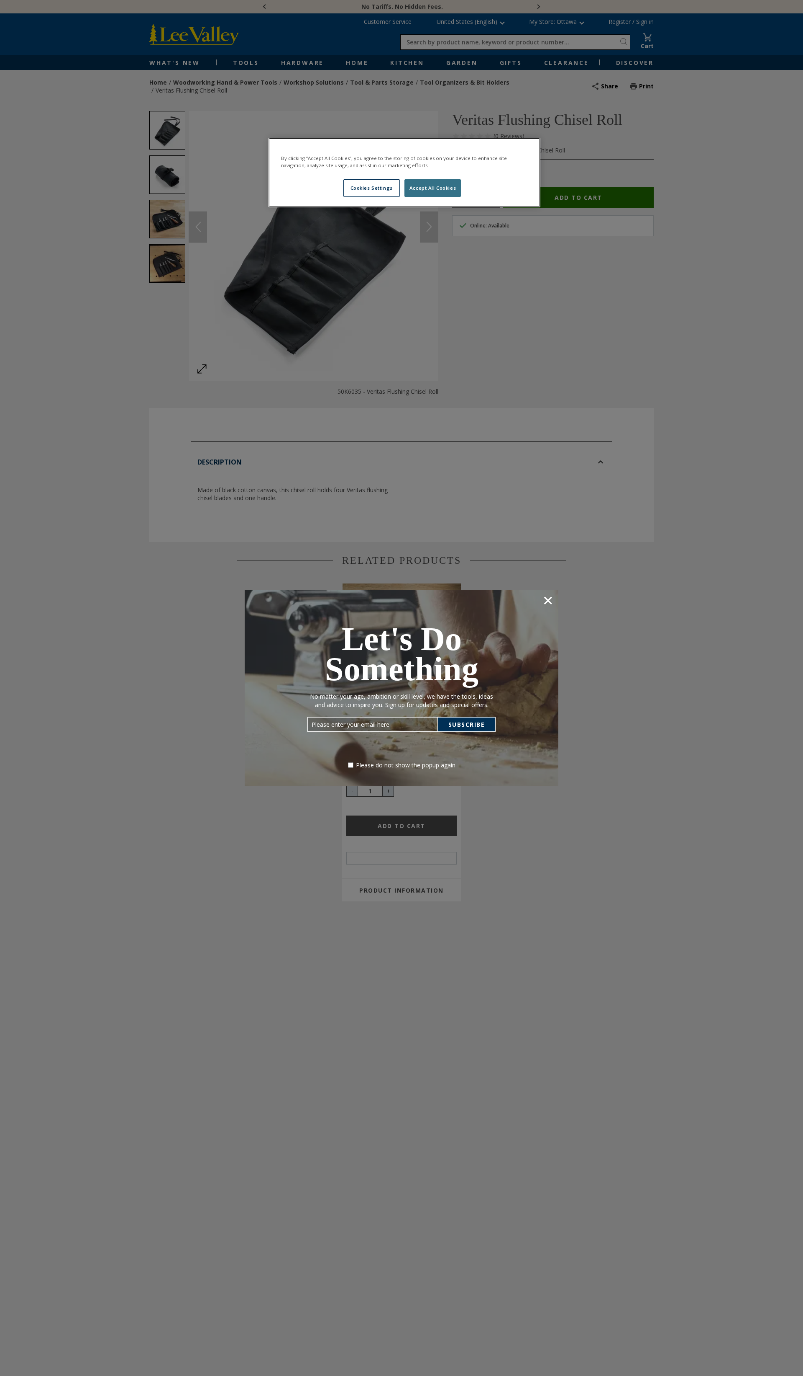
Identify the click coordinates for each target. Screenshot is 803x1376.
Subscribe (466, 724)
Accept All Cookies (432, 188)
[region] (404, 172)
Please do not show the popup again (405, 765)
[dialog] (401, 688)
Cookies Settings (371, 188)
